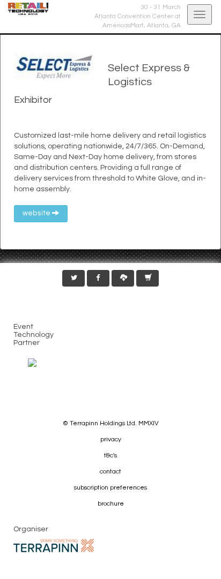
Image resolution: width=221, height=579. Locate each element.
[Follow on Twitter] (73, 278)
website (37, 213)
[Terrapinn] (53, 545)
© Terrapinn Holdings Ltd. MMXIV (111, 423)
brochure (111, 503)
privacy (110, 439)
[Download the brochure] (123, 278)
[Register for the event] (147, 278)
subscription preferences (110, 487)
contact (110, 471)
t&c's (110, 455)
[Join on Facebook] (98, 278)
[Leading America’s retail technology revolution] (24, 9)
